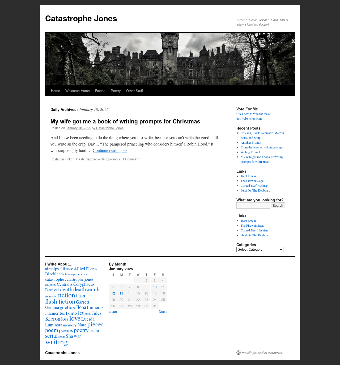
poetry (81, 330)
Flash (80, 159)
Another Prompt (251, 142)
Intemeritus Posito (61, 313)
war (77, 336)
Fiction (100, 90)
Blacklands (54, 274)
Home (55, 90)
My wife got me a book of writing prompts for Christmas (125, 121)
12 (113, 293)
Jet (81, 312)
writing (56, 341)
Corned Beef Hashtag (254, 185)
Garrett (82, 302)
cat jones (50, 284)
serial (51, 335)
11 (163, 286)
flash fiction (60, 301)
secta (94, 330)
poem (51, 330)
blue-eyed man (74, 274)
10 (155, 286)
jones (87, 313)
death (66, 289)
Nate (82, 324)
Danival (52, 290)
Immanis (95, 307)
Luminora (53, 325)
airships (52, 269)
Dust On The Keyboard (255, 190)
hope (72, 308)
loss (65, 318)
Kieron (52, 318)
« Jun (113, 311)
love (74, 318)
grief (64, 307)
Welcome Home (77, 90)
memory (70, 324)
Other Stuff (134, 90)
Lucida (88, 319)
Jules (96, 313)
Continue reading (110, 150)
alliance (66, 269)
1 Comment (130, 159)
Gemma (52, 307)
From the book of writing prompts (262, 147)
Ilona (81, 307)
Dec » (163, 311)
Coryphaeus (84, 284)
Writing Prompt (250, 152)
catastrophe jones (79, 279)
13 (121, 293)
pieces (95, 324)
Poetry (116, 90)
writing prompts (109, 159)
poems (66, 330)
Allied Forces (85, 269)
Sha (69, 336)
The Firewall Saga (252, 181)
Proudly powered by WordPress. (262, 352)
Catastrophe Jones (81, 18)
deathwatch (86, 289)
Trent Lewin (248, 176)
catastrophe (54, 279)
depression (51, 296)
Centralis (65, 284)
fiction (66, 294)
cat (86, 274)
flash (80, 295)
